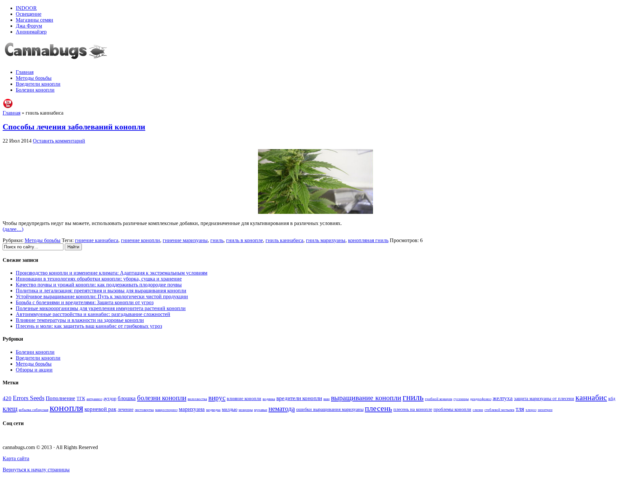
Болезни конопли (35, 90)
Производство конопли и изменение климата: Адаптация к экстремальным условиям (111, 273)
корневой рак (100, 409)
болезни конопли (161, 397)
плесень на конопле (412, 409)
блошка (127, 398)
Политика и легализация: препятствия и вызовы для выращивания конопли (101, 290)
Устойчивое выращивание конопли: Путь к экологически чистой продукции (102, 296)
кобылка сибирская (33, 410)
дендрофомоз (480, 399)
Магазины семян (34, 20)
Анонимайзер (31, 31)
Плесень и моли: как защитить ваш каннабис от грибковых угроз (89, 326)
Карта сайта (16, 458)
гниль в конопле (244, 240)
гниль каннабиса (284, 240)
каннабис (591, 397)
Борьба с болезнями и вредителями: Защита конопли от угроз (84, 302)
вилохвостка (197, 399)
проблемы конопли (452, 409)
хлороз (531, 410)
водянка (269, 399)
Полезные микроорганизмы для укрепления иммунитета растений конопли (101, 308)
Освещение (28, 14)
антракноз (94, 399)
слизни (478, 410)
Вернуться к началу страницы (36, 469)
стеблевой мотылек (499, 410)
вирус (216, 397)
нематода (282, 408)
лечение (125, 409)
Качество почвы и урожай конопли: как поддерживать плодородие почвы (99, 284)
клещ (10, 408)
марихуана (192, 409)
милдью (229, 409)
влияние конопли (244, 398)
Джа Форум (29, 26)
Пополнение (60, 398)
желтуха (503, 398)
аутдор (110, 398)
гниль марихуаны (325, 240)
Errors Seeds (28, 398)
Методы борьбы (34, 78)
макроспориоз (166, 410)
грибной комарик (438, 399)
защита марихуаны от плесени (544, 398)
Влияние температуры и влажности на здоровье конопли (80, 320)
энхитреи (545, 410)
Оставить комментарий (59, 141)
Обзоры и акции (34, 370)
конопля (66, 407)
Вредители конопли (38, 84)
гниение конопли (140, 240)
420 (7, 398)
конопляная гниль (368, 240)
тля (520, 408)
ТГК (81, 398)
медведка (213, 410)
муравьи (260, 410)
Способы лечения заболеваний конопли (74, 127)
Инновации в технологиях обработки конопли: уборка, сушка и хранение (99, 279)
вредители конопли (299, 398)
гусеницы (461, 399)
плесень (378, 408)
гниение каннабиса (96, 240)
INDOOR (26, 8)
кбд (611, 398)
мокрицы (246, 410)
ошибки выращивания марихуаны (329, 409)
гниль (216, 240)
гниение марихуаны (185, 240)
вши (326, 399)
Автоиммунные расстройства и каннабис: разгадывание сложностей (93, 314)
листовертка (144, 410)
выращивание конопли (366, 398)
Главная (25, 72)
